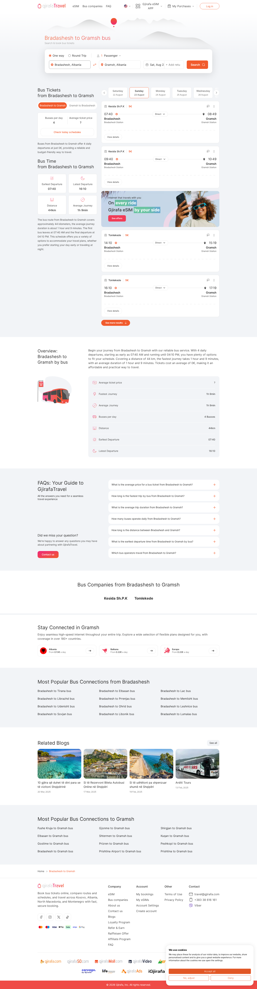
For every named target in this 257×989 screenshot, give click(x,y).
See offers (117, 218)
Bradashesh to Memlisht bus (179, 698)
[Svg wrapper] (50, 961)
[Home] (52, 6)
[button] (163, 485)
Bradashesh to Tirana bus (54, 691)
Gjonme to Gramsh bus (114, 828)
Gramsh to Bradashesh (82, 105)
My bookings (144, 894)
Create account (146, 911)
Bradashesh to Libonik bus (116, 714)
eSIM (76, 6)
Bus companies (92, 6)
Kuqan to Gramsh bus (175, 836)
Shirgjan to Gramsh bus (176, 828)
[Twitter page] (58, 917)
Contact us (48, 554)
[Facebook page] (41, 917)
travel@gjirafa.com (206, 894)
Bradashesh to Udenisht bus (56, 706)
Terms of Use (173, 894)
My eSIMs (142, 900)
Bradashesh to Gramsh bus (55, 851)
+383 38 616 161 (205, 900)
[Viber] (191, 905)
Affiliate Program (119, 939)
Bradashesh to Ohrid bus (115, 706)
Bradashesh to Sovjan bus (55, 714)
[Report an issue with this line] (208, 106)
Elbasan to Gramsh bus (53, 836)
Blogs (111, 916)
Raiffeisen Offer (118, 933)
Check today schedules (67, 132)
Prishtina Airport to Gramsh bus (120, 851)
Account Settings (147, 905)
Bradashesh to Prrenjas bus (117, 698)
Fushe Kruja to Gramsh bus (55, 828)
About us (114, 905)
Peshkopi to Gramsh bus (177, 843)
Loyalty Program (119, 922)
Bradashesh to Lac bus (176, 691)
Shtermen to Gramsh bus (115, 836)
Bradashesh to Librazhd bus (56, 698)
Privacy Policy (174, 900)
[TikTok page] (67, 917)
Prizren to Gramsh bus (114, 843)
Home (41, 871)
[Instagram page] (50, 917)
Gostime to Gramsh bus (53, 843)
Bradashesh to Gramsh (53, 105)
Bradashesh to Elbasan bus (117, 691)
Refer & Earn (116, 928)
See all (213, 742)
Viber (197, 905)
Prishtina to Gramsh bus (176, 851)
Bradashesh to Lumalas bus (179, 714)
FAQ (108, 6)
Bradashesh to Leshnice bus (179, 706)
